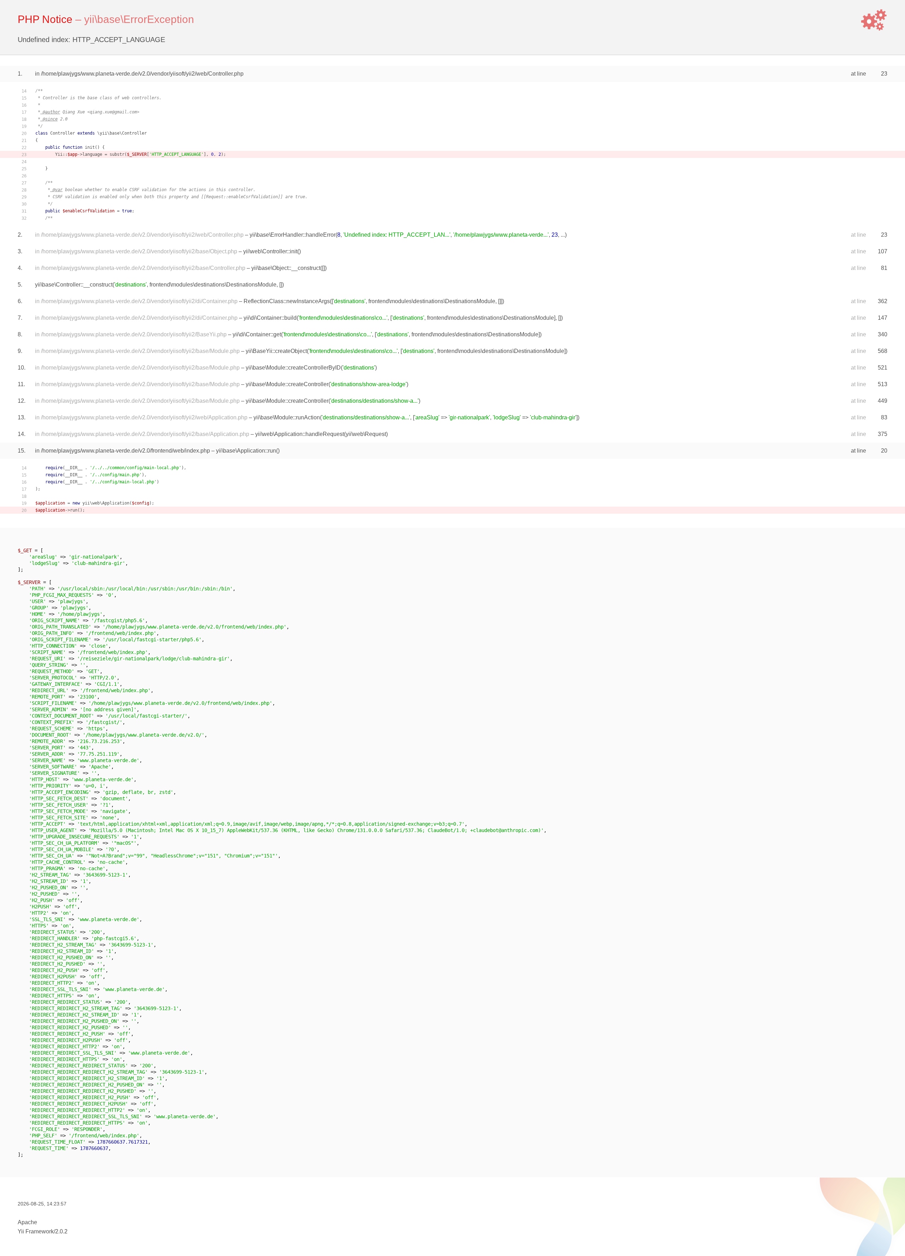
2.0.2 (61, 1231)
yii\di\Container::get (257, 334)
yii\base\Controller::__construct (73, 285)
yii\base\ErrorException (139, 19)
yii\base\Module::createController (287, 384)
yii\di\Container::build (270, 318)
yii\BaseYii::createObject (276, 351)
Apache (27, 1222)
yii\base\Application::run (246, 451)
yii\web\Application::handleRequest (299, 434)
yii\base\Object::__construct (285, 268)
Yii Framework (36, 1231)
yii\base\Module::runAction (286, 417)
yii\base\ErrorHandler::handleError (292, 235)
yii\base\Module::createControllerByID (293, 368)
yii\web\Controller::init (270, 251)
